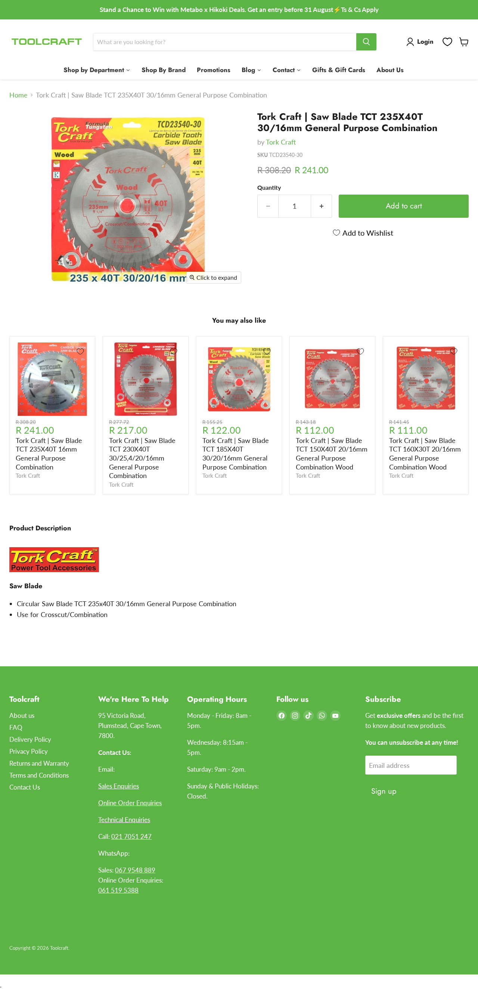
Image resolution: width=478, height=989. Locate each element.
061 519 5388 (118, 890)
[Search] (366, 41)
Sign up (384, 791)
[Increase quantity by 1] (321, 206)
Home (18, 95)
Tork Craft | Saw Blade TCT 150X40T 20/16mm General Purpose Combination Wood (331, 453)
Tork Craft (281, 142)
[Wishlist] (447, 41)
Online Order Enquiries (130, 803)
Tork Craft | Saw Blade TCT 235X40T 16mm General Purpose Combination (49, 453)
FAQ (15, 727)
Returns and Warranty (39, 763)
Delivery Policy (30, 739)
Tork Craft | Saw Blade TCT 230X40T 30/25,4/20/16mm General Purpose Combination (142, 458)
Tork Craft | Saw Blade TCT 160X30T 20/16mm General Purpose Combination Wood (425, 453)
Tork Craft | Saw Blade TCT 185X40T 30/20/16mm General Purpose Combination (235, 453)
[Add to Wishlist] (80, 351)
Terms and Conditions (39, 775)
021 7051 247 (131, 836)
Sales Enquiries (118, 786)
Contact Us (24, 787)
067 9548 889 (135, 870)
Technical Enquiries (124, 820)
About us (21, 715)
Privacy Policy (28, 751)
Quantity (269, 187)
